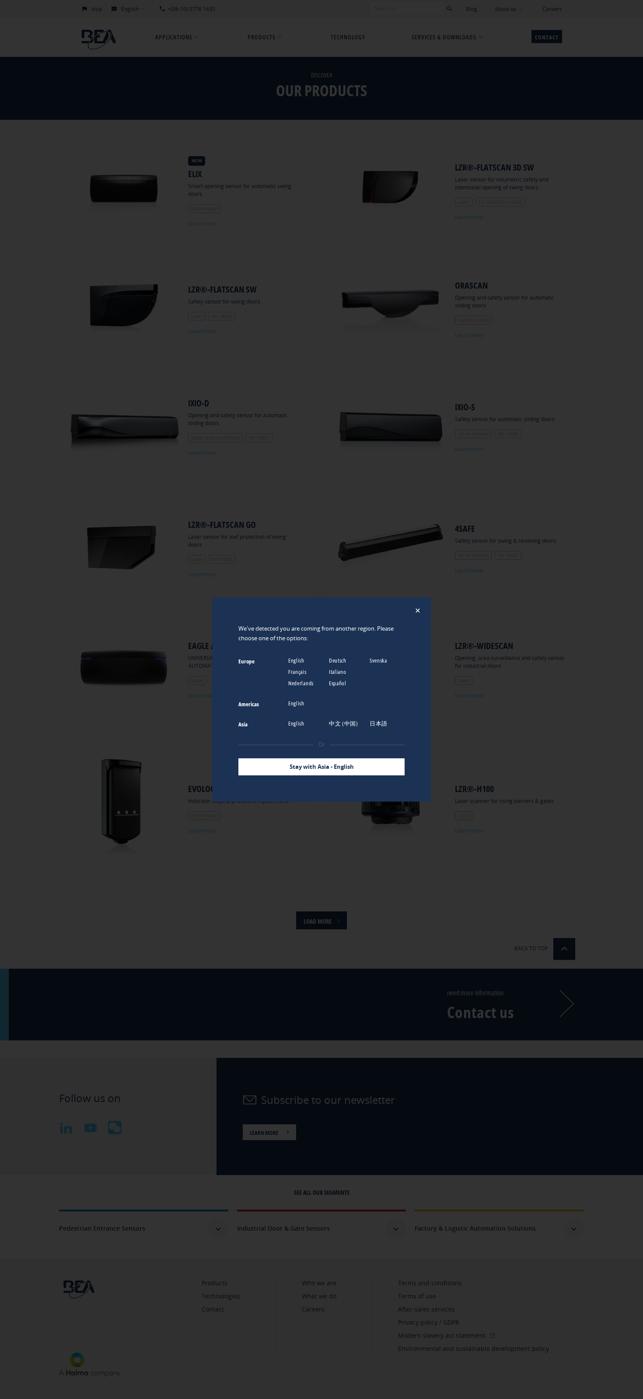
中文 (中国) (344, 723)
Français (298, 672)
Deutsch (338, 660)
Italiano (338, 672)
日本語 (379, 723)
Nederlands (301, 683)
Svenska (379, 660)
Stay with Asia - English (322, 767)
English (297, 660)
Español (338, 683)
